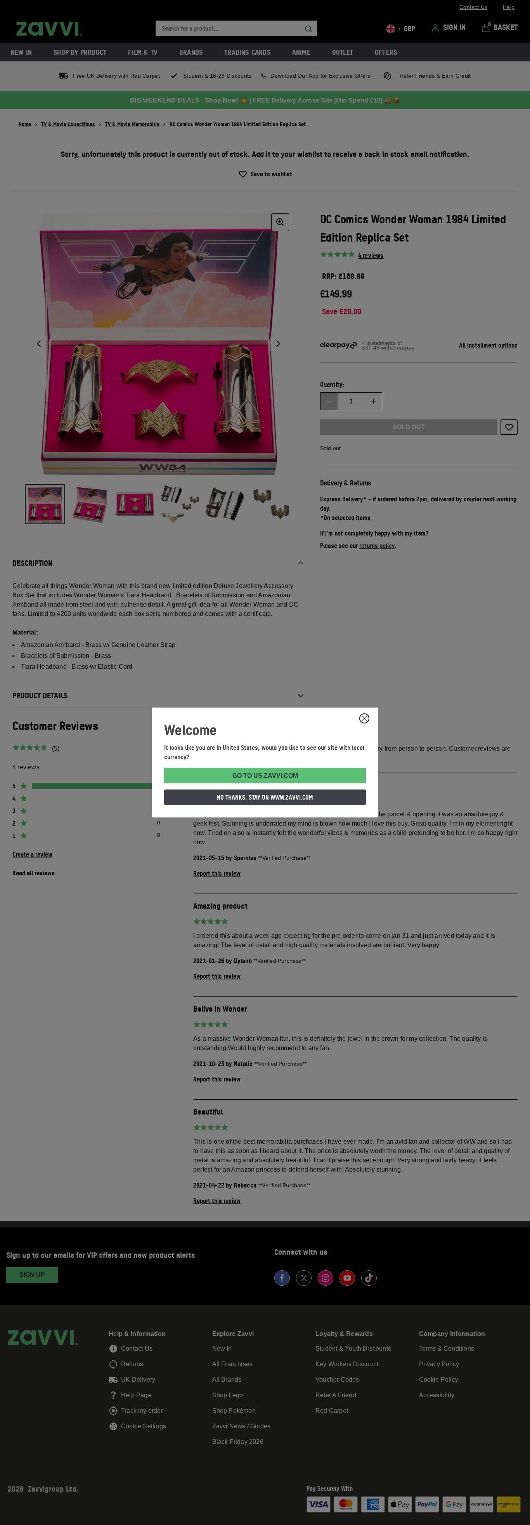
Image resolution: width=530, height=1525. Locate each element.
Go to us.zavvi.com (265, 775)
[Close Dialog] (364, 718)
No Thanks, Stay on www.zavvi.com (265, 797)
